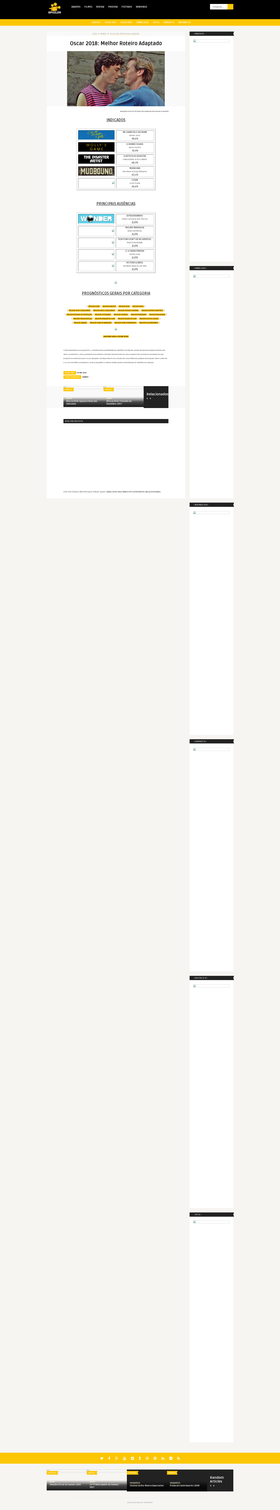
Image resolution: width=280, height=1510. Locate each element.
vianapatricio (135, 1483)
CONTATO (96, 22)
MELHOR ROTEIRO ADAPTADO (152, 310)
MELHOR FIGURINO (121, 314)
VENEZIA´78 (169, 22)
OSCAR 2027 (110, 22)
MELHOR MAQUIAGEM (157, 314)
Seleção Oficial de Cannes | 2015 (65, 1484)
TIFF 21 (156, 22)
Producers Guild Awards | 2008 (184, 1485)
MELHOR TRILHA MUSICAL (83, 319)
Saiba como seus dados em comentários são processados (133, 491)
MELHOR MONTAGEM (138, 314)
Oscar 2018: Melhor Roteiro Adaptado (124, 34)
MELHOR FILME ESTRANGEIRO (125, 323)
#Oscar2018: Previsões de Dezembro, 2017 (119, 402)
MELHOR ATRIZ (138, 306)
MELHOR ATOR (124, 306)
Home (94, 34)
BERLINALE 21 (184, 22)
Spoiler (69, 398)
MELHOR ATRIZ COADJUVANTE (104, 310)
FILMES (88, 6)
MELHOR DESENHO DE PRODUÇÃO (79, 314)
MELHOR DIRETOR (109, 306)
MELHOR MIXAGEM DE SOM (105, 319)
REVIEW (100, 6)
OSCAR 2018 (81, 373)
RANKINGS (141, 6)
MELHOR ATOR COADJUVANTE (79, 310)
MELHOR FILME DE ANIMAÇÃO (100, 323)
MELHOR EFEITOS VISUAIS (149, 319)
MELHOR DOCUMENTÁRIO (149, 323)
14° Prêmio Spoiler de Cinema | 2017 (104, 1486)
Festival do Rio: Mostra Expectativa (147, 1485)
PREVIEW (113, 6)
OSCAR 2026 (126, 22)
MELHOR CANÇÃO (80, 323)
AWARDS (75, 6)
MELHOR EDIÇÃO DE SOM (127, 319)
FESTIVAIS (126, 6)
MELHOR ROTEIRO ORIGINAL (128, 310)
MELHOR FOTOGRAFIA (103, 314)
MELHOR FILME (94, 306)
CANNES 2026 (142, 22)
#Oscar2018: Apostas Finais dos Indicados (81, 402)
